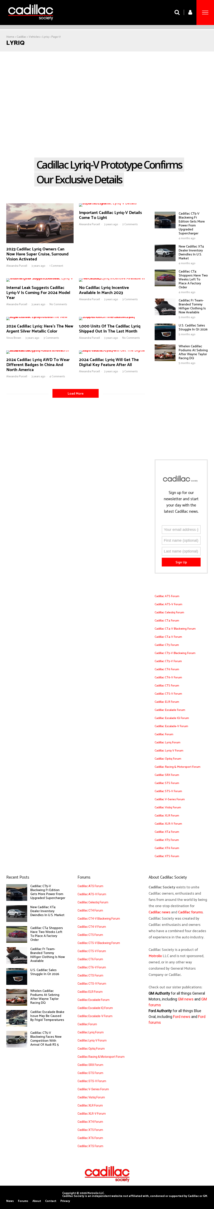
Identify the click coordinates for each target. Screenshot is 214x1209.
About (36, 1201)
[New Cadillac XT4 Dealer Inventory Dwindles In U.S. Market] (165, 260)
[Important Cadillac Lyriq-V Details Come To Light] (112, 203)
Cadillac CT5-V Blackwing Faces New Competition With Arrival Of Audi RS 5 (45, 1039)
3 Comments (130, 299)
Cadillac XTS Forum (167, 856)
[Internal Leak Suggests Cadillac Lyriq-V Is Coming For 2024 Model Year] (40, 278)
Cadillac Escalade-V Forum (171, 726)
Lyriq (45, 37)
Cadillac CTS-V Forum (168, 693)
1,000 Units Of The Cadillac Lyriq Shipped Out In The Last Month (109, 329)
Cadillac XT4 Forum (167, 832)
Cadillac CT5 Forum (167, 645)
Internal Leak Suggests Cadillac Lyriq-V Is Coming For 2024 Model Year (38, 292)
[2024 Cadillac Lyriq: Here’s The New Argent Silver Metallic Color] (40, 317)
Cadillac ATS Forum (167, 596)
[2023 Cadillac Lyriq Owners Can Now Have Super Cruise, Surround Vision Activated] (40, 242)
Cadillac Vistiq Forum (168, 807)
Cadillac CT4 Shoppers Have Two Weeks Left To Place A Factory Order (193, 279)
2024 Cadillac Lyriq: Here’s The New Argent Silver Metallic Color (39, 329)
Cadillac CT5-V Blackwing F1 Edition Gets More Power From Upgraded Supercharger (192, 223)
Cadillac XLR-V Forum (168, 823)
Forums (23, 1201)
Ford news (181, 1016)
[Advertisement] (107, 83)
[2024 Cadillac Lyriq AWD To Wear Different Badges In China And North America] (40, 350)
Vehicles (34, 37)
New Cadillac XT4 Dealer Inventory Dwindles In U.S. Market (191, 252)
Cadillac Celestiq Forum (169, 612)
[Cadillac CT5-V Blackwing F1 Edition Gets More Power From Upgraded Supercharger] (165, 227)
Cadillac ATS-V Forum (168, 604)
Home (10, 37)
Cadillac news (159, 912)
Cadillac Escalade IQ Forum (172, 718)
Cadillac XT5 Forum (167, 840)
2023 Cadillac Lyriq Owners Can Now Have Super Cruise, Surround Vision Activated (37, 254)
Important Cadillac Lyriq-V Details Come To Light (110, 215)
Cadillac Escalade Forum (170, 710)
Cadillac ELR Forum (167, 702)
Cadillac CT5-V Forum (168, 661)
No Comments (58, 304)
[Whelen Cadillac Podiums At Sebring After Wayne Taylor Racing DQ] (165, 360)
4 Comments (57, 376)
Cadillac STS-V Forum (168, 791)
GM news (186, 999)
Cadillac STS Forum (167, 783)
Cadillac (21, 37)
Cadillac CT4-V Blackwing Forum (175, 628)
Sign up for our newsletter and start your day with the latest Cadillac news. (181, 502)
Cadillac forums (190, 912)
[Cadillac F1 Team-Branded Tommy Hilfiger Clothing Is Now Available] (165, 314)
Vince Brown (13, 338)
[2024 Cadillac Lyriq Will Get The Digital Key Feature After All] (112, 350)
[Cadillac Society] (30, 23)
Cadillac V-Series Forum (170, 799)
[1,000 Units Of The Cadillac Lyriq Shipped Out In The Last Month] (112, 317)
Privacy (65, 1201)
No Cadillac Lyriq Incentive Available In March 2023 (104, 290)
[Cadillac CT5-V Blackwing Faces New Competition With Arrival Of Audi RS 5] (16, 1046)
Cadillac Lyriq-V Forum (169, 750)
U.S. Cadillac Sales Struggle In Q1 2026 (193, 327)
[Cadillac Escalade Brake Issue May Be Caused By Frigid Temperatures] (16, 1026)
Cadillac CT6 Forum (167, 669)
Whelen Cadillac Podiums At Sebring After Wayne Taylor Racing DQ (193, 352)
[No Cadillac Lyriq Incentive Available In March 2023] (112, 278)
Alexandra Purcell (16, 266)
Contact (50, 1201)
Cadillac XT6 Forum (167, 848)
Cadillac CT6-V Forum (168, 677)
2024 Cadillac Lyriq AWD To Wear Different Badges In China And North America (38, 364)
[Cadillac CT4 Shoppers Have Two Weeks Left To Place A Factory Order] (165, 285)
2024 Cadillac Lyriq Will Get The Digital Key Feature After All (109, 362)
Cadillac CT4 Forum (167, 620)
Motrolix (155, 956)
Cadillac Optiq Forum (168, 758)
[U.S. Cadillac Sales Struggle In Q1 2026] (165, 339)
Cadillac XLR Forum (167, 815)
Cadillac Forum (164, 734)
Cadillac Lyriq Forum (167, 742)
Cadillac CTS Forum (167, 685)
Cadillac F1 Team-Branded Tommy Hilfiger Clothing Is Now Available (192, 306)
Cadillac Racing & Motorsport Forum (177, 767)
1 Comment (56, 266)
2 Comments (130, 224)
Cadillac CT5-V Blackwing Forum (175, 653)
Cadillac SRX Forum (167, 775)
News (10, 1201)
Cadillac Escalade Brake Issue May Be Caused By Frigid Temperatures (47, 1016)
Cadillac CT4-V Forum (168, 637)
